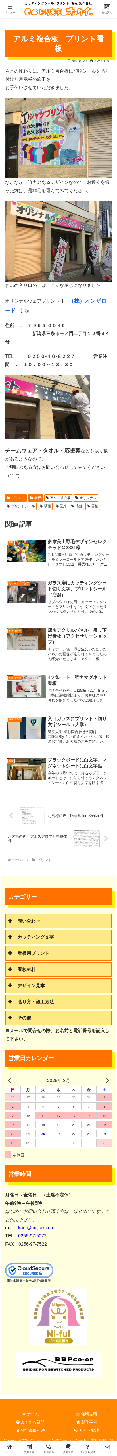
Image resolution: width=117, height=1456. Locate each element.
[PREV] (10, 1080)
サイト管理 (88, 1430)
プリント (18, 498)
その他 (24, 1017)
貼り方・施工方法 (36, 1001)
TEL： (26, 1235)
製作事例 (88, 1422)
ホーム (32, 1414)
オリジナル (88, 498)
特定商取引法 (32, 1430)
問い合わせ (29, 921)
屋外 (63, 506)
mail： (29, 1227)
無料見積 (88, 1414)
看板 (37, 498)
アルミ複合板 (60, 498)
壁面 (47, 506)
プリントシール (23, 506)
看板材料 (27, 969)
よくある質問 (32, 1422)
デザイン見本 (31, 985)
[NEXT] (106, 1080)
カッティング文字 (36, 937)
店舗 (79, 506)
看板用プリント (33, 953)
